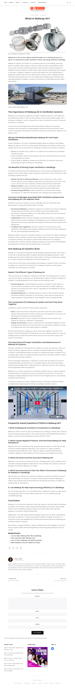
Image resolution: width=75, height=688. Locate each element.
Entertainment (42, 2)
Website (37, 624)
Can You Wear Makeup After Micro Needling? (26, 536)
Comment (37, 596)
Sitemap (40, 683)
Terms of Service (18, 683)
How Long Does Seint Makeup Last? (23, 538)
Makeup (43, 15)
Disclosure (34, 683)
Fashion (11, 2)
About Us (46, 683)
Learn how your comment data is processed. (35, 638)
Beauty (18, 2)
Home (5, 2)
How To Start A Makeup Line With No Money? (26, 540)
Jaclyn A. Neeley (18, 559)
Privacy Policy (27, 683)
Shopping (25, 2)
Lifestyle (33, 2)
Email (37, 617)
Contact (51, 683)
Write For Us (58, 683)
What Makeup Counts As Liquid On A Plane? (25, 542)
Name (37, 611)
